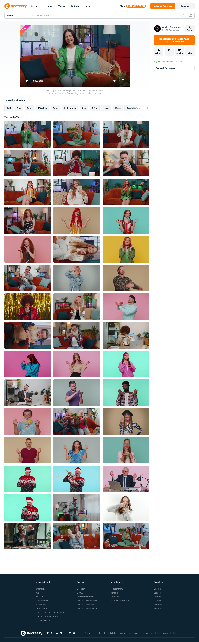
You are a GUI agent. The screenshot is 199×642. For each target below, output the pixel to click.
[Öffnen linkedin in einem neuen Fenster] (57, 633)
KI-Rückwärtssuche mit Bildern (50, 612)
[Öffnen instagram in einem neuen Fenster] (52, 633)
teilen (55, 108)
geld (9, 108)
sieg (84, 108)
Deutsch (158, 600)
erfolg (94, 108)
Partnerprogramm (85, 596)
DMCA (80, 592)
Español (157, 592)
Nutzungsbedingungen (130, 633)
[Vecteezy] (15, 6)
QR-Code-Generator (45, 620)
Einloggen (185, 6)
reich (29, 108)
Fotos (49, 6)
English (157, 588)
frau (19, 108)
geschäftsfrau (133, 108)
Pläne (122, 6)
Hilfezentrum (117, 588)
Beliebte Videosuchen (87, 608)
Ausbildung (41, 604)
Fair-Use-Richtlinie (169, 633)
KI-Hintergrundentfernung (48, 616)
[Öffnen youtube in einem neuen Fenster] (74, 633)
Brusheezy (40, 588)
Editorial (75, 6)
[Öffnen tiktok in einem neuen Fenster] (65, 633)
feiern (106, 108)
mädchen (42, 108)
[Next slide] (145, 108)
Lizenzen (81, 588)
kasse (118, 108)
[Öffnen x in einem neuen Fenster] (70, 633)
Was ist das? (178, 62)
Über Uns (115, 596)
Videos (61, 6)
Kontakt (114, 592)
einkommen (70, 108)
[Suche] (183, 15)
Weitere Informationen (165, 68)
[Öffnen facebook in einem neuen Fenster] (48, 633)
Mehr (88, 6)
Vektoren (35, 6)
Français (158, 604)
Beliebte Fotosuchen (86, 604)
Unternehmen (42, 600)
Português (158, 596)
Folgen (189, 30)
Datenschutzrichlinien (150, 633)
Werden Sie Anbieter (120, 600)
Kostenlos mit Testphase (174, 40)
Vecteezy (39, 592)
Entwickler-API (42, 608)
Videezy (39, 596)
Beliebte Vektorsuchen (87, 600)
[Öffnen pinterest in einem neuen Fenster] (61, 633)
